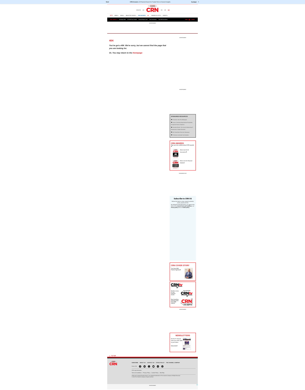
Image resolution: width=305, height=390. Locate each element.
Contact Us (150, 362)
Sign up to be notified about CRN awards (182, 145)
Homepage (137, 53)
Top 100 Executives (163, 19)
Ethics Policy (160, 362)
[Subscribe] (187, 349)
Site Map (162, 372)
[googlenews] (157, 366)
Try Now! (194, 2)
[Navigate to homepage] (152, 12)
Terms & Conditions (136, 372)
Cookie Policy (155, 372)
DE (161, 10)
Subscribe (173, 345)
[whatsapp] (162, 366)
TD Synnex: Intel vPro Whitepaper (179, 119)
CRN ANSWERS (142, 15)
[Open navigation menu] (111, 15)
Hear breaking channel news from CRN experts (174, 301)
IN (140, 10)
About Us (143, 362)
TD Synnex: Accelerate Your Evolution (180, 135)
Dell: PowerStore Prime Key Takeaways (181, 132)
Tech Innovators (153, 19)
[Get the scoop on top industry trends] (187, 293)
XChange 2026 (122, 19)
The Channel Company (173, 362)
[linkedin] (144, 366)
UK (165, 10)
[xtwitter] (149, 366)
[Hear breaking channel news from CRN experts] (187, 302)
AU (143, 10)
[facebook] (140, 366)
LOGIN (193, 19)
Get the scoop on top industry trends (175, 292)
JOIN (186, 19)
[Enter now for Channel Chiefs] (176, 168)
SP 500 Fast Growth (132, 19)
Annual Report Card (143, 19)
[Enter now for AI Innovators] (176, 158)
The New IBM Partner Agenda (175, 269)
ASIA (137, 10)
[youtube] (153, 366)
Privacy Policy (146, 372)
